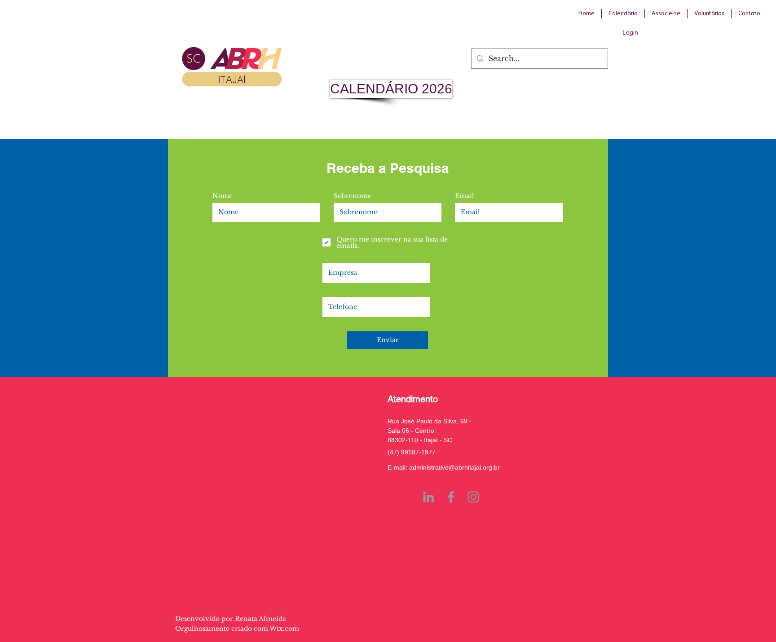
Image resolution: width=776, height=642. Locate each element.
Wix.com (284, 628)
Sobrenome (352, 196)
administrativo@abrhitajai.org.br (454, 467)
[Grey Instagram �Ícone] (473, 497)
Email (464, 196)
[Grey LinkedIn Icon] (428, 497)
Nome (222, 196)
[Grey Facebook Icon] (451, 497)
